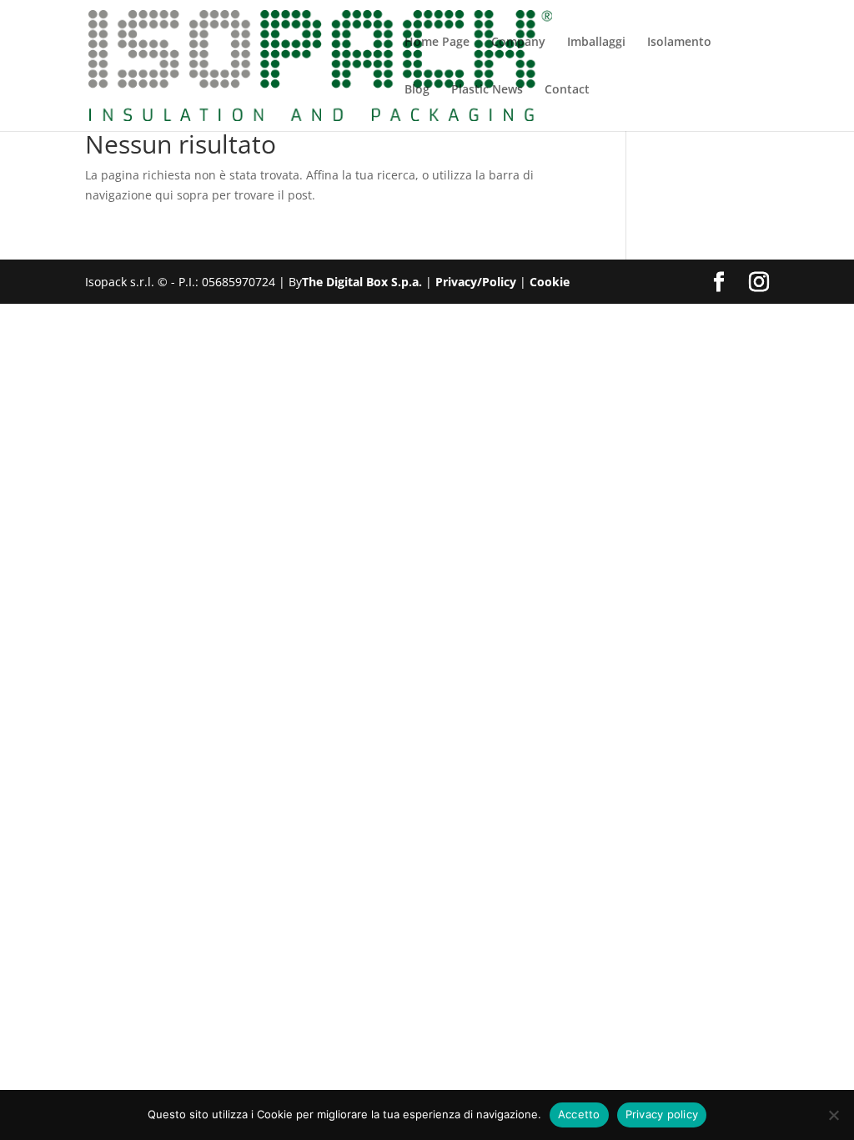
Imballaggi (596, 42)
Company (518, 42)
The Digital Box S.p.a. (362, 282)
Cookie (550, 282)
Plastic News (487, 90)
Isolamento (679, 42)
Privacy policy (662, 1114)
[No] (833, 1115)
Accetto (579, 1114)
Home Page (437, 42)
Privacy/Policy (475, 282)
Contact (567, 90)
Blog (417, 90)
